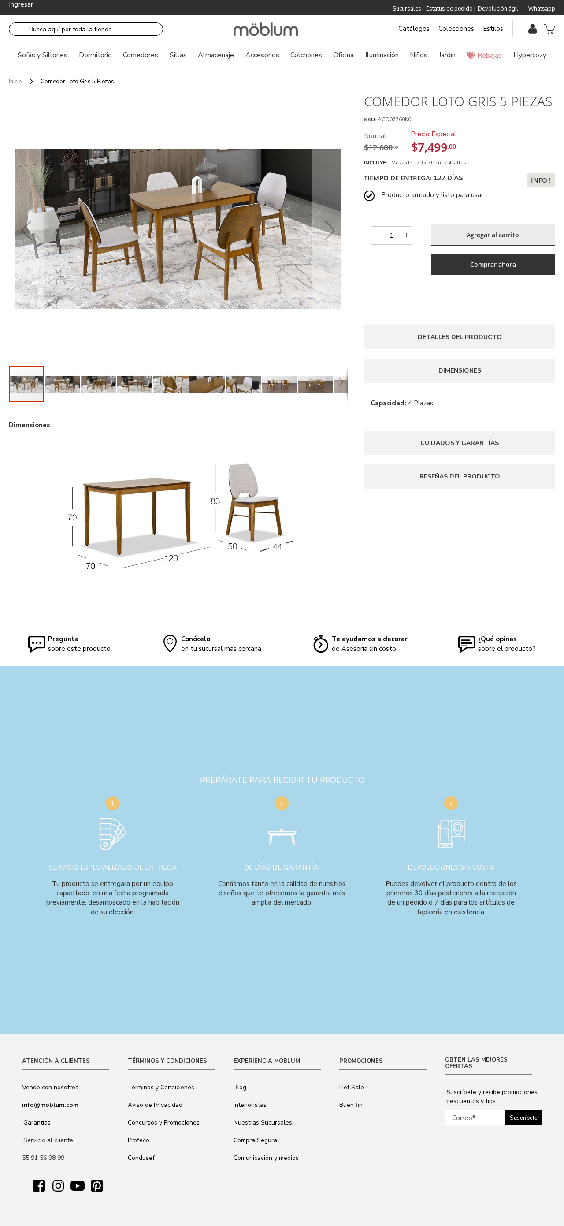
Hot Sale (351, 1087)
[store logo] (266, 29)
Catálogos (414, 28)
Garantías (37, 1122)
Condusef (141, 1158)
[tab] (459, 337)
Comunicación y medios (266, 1158)
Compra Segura (255, 1140)
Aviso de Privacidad (155, 1105)
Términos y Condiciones (161, 1087)
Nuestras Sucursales (263, 1122)
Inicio (15, 82)
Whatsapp (541, 9)
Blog (240, 1087)
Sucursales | (408, 9)
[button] (26, 230)
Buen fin (351, 1105)
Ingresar (21, 4)
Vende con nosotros (50, 1087)
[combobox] (86, 29)
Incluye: (377, 162)
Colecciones (456, 28)
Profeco (138, 1140)
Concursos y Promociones (164, 1122)
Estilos (493, 28)
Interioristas (250, 1105)
